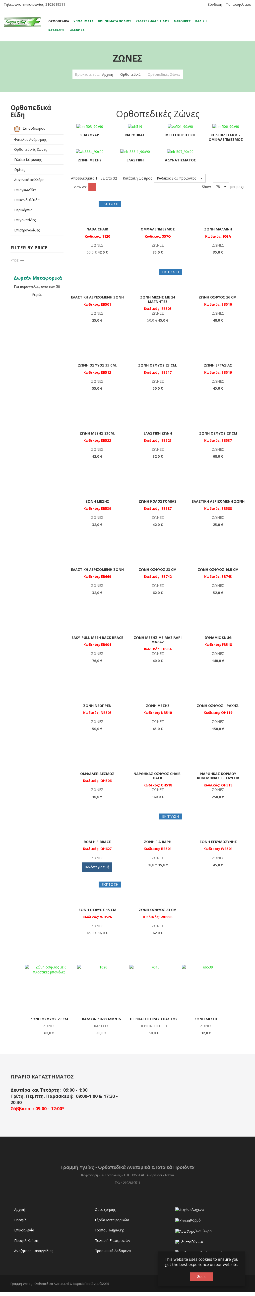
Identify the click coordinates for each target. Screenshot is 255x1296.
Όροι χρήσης (105, 1209)
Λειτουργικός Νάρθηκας (206, 1019)
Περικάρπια (23, 210)
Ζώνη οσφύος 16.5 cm (218, 569)
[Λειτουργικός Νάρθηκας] (206, 989)
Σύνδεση (214, 4)
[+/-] (211, 178)
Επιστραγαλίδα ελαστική (101, 1019)
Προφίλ (20, 1220)
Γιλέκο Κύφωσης (28, 159)
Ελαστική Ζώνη (157, 433)
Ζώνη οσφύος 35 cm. (97, 365)
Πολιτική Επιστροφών (112, 1240)
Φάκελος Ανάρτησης (30, 139)
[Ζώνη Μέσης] (90, 151)
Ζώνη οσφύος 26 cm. (218, 297)
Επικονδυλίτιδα (27, 199)
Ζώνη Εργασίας (218, 365)
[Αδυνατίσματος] (180, 151)
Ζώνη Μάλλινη (218, 229)
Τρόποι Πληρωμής (109, 1230)
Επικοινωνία (24, 1230)
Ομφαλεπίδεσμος (158, 229)
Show (206, 186)
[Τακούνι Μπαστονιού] (49, 989)
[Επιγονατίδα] (153, 989)
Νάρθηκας (135, 135)
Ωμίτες (19, 169)
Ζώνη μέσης (97, 501)
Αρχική (107, 74)
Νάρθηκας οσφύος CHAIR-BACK (157, 775)
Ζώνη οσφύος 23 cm (158, 569)
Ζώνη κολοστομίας (158, 501)
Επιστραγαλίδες (27, 230)
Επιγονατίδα (154, 1019)
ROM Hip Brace (97, 841)
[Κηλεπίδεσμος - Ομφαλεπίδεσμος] (225, 126)
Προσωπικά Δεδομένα (113, 1250)
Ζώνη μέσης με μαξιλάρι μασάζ (158, 639)
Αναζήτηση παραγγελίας (33, 1250)
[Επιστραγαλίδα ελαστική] (101, 989)
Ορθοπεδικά (130, 74)
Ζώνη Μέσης (90, 160)
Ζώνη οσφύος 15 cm (97, 909)
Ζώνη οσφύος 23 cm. (157, 365)
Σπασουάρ (89, 135)
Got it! (201, 1276)
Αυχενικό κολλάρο (29, 179)
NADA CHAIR (97, 229)
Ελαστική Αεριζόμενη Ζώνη (97, 297)
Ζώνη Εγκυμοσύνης (218, 841)
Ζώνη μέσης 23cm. (97, 433)
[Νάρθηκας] (135, 126)
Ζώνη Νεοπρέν (97, 705)
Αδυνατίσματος (180, 160)
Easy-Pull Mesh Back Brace (97, 637)
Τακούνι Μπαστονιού (49, 1019)
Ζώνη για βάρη (157, 841)
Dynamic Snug (218, 637)
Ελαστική (135, 160)
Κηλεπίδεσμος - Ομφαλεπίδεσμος (226, 137)
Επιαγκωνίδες (25, 189)
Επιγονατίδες (25, 220)
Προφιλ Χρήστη (26, 1240)
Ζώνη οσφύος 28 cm (218, 433)
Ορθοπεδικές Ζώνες (30, 149)
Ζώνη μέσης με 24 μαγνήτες (157, 299)
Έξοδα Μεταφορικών (112, 1220)
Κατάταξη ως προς (137, 178)
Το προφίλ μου (238, 4)
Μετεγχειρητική (180, 135)
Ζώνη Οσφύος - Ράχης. (218, 705)
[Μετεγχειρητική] (180, 126)
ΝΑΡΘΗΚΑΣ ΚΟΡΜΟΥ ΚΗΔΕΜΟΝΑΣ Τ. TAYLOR (218, 775)
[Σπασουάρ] (89, 126)
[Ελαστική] (135, 151)
